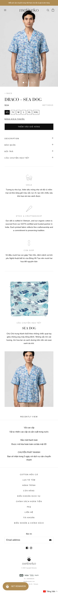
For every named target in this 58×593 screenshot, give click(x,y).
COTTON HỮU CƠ (29, 475)
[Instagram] (31, 548)
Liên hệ (29, 512)
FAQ (29, 507)
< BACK (8, 93)
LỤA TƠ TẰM (29, 480)
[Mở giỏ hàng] (53, 10)
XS (7, 112)
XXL (36, 112)
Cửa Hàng (29, 491)
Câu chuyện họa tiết (17, 158)
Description (12, 139)
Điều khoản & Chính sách (29, 523)
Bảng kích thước (15, 119)
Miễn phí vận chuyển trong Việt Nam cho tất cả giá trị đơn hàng (29, 3)
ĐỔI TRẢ (9, 151)
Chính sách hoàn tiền (29, 501)
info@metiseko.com (29, 581)
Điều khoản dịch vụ (28, 496)
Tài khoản (29, 518)
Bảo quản (10, 145)
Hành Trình (29, 485)
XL (29, 112)
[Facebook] (27, 548)
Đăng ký (50, 540)
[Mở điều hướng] (5, 10)
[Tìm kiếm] (48, 10)
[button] (50, 591)
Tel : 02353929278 (29, 578)
